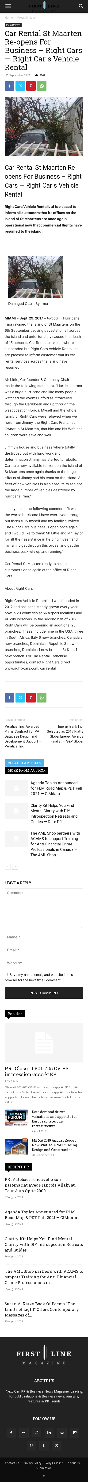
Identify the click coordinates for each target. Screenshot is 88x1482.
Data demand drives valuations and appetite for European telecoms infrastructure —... (54, 1119)
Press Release (26, 18)
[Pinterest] (31, 86)
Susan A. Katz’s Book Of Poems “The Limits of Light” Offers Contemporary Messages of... (42, 1309)
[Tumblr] (44, 1445)
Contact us (12, 1463)
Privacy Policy (32, 1463)
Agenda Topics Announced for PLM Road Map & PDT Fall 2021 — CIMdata (56, 788)
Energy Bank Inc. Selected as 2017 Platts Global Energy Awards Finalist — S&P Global (65, 733)
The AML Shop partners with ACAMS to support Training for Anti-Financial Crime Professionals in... (44, 1276)
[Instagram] (36, 1432)
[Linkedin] (49, 1433)
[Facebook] (9, 86)
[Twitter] (20, 86)
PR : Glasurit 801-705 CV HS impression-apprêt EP (37, 1071)
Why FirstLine (54, 1463)
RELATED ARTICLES (24, 762)
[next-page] (15, 867)
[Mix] (74, 1433)
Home (9, 18)
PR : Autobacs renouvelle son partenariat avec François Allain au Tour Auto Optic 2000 (40, 1185)
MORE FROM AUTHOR (27, 770)
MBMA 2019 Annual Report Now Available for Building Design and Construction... (54, 1145)
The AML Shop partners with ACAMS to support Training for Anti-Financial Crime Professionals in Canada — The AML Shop (55, 844)
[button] (7, 6)
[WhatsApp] (41, 86)
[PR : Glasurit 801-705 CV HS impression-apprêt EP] (44, 1042)
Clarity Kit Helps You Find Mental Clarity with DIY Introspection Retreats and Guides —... (44, 1244)
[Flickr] (24, 1433)
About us (74, 1463)
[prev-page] (8, 867)
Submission (44, 1468)
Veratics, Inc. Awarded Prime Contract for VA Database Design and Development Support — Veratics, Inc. (23, 736)
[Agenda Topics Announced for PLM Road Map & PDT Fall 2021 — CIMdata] (16, 788)
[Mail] (62, 1433)
